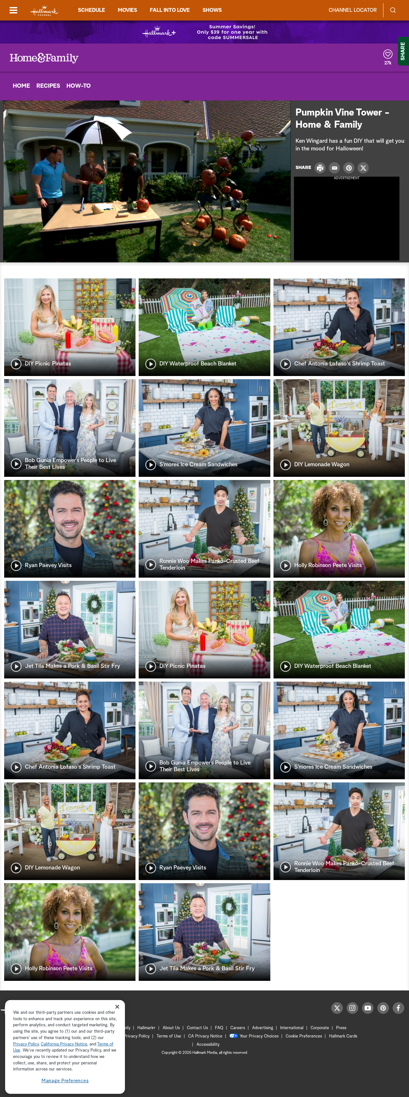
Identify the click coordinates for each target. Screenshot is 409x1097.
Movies (127, 10)
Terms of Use (169, 1036)
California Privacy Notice (64, 1044)
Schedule (91, 10)
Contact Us (197, 1028)
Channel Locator (353, 10)
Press (341, 1028)
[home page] (44, 10)
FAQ (219, 1028)
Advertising (262, 1028)
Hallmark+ (146, 1028)
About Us (171, 1028)
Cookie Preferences (304, 1036)
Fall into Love (170, 10)
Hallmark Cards (343, 1036)
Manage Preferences (65, 1080)
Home (21, 86)
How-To (78, 86)
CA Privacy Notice (205, 1036)
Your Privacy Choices (259, 1036)
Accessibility (208, 1045)
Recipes (48, 86)
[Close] (117, 1007)
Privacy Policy (137, 1036)
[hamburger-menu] (13, 10)
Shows (212, 10)
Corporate (320, 1028)
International (292, 1028)
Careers (237, 1028)
